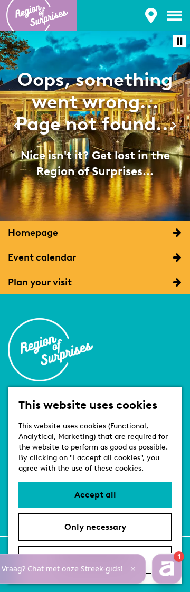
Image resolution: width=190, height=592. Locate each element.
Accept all (95, 495)
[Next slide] (174, 125)
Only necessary (95, 527)
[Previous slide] (16, 125)
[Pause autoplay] (179, 41)
